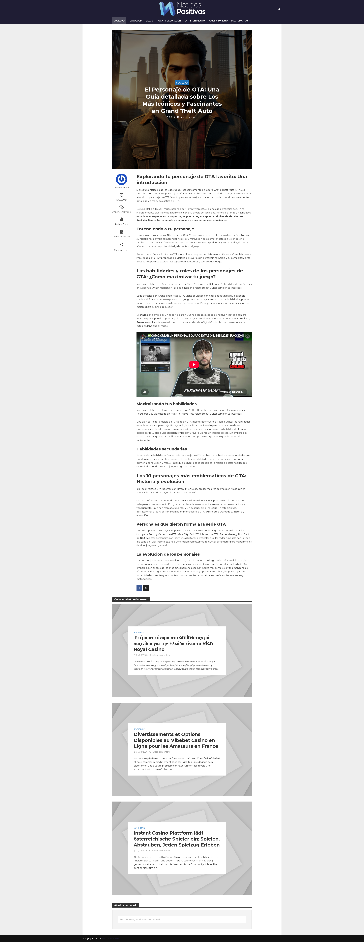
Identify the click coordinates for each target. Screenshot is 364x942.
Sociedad (119, 20)
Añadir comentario (121, 212)
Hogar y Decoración (169, 20)
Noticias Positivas (110, 938)
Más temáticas (240, 20)
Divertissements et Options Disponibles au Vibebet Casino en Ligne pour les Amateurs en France (176, 740)
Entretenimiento (195, 20)
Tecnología (135, 20)
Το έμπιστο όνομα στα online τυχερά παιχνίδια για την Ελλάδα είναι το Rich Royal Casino (173, 643)
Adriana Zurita (121, 187)
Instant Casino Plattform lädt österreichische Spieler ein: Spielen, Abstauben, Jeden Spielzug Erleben (177, 839)
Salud (149, 20)
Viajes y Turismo (218, 20)
